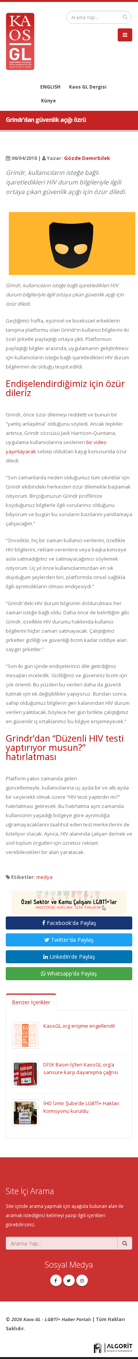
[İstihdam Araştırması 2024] (69, 899)
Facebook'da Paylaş (70, 922)
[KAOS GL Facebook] (56, 1280)
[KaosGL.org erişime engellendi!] (25, 1035)
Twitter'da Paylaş (71, 939)
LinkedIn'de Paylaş (71, 956)
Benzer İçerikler (31, 1002)
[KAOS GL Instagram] (82, 1280)
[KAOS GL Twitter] (69, 1280)
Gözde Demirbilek (87, 158)
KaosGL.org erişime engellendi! (79, 1025)
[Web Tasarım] (113, 1347)
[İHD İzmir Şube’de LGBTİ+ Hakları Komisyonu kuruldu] (25, 1112)
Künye (48, 100)
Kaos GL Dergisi (88, 87)
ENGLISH (50, 87)
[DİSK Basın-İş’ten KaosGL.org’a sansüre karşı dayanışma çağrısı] (25, 1073)
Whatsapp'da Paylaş (71, 973)
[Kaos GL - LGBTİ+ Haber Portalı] (23, 40)
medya (44, 877)
